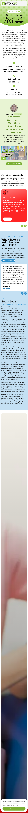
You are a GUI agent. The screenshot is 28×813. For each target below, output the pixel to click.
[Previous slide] (22, 226)
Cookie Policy (6, 805)
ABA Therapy (9, 198)
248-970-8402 (14, 82)
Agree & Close (14, 809)
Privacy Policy (14, 805)
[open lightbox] (14, 153)
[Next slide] (25, 226)
